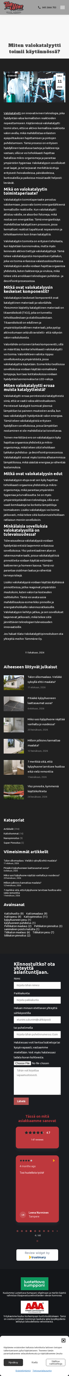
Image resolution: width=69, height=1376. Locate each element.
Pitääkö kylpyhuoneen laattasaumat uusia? (42, 700)
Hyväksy (13, 1362)
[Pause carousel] (37, 1241)
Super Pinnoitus (12, 842)
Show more (26, 1206)
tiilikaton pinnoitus (17, 935)
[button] (63, 1340)
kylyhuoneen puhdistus (20, 923)
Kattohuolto (14, 913)
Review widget (35, 1253)
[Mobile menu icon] (62, 7)
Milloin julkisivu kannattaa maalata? (44, 743)
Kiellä (35, 1362)
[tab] (17, 1231)
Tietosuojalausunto (42, 1371)
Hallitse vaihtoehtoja (55, 1362)
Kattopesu (12, 916)
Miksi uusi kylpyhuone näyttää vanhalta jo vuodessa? (46, 722)
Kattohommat (11, 833)
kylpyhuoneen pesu (17, 919)
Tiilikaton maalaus (17, 932)
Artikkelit (12, 75)
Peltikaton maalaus (17, 926)
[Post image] (14, 682)
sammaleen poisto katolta (21, 929)
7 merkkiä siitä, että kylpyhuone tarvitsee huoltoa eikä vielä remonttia (46, 766)
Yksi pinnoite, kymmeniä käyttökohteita (43, 789)
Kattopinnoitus (35, 916)
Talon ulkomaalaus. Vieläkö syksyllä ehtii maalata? (45, 679)
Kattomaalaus (36, 913)
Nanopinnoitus (11, 838)
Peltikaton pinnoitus (48, 926)
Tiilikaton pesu (43, 932)
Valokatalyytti (12, 113)
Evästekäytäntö (23, 1371)
